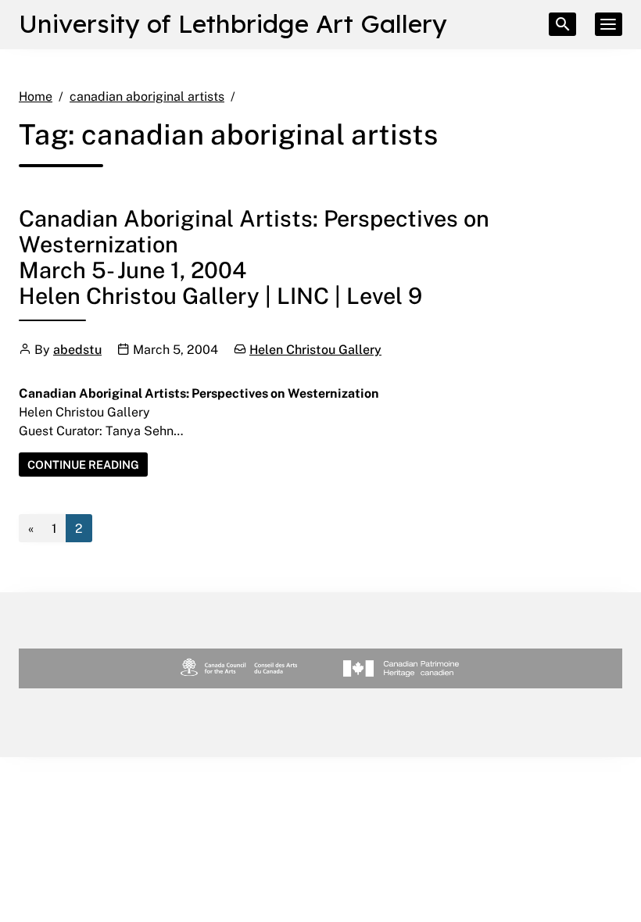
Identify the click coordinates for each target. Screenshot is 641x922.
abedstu (77, 349)
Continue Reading (87, 466)
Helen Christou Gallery (315, 349)
